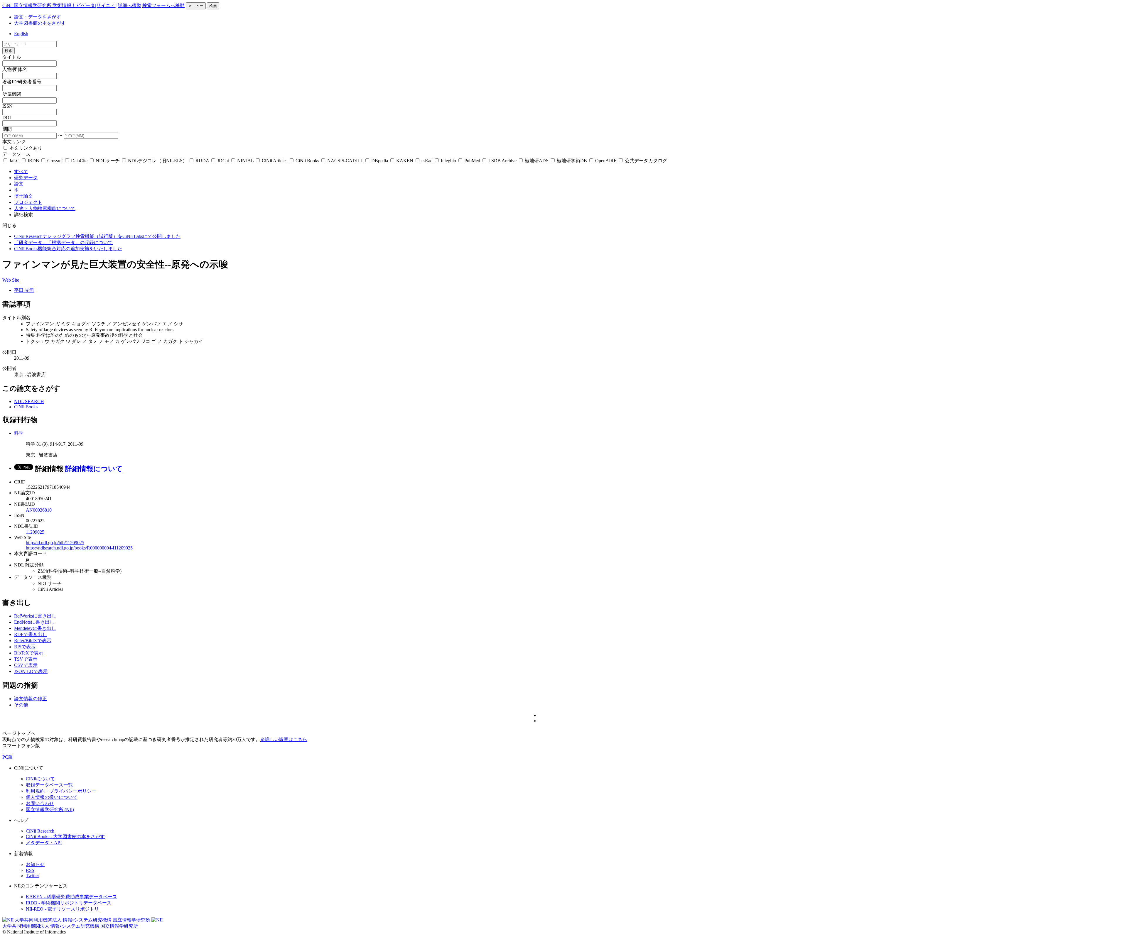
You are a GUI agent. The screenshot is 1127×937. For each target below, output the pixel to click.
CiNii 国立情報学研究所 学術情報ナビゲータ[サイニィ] (59, 5)
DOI (6, 117)
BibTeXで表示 (28, 652)
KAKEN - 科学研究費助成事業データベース (71, 896)
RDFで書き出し (30, 634)
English (21, 33)
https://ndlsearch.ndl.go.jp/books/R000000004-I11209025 (79, 547)
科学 (18, 433)
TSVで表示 (25, 659)
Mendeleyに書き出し (35, 628)
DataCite (79, 160)
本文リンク (14, 141)
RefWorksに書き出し (35, 615)
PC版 (7, 757)
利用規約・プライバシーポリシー (61, 791)
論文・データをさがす (37, 16)
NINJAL (245, 160)
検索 (213, 6)
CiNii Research (40, 830)
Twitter (32, 875)
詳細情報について (94, 469)
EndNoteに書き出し (34, 622)
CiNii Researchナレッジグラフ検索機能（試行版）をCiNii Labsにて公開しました (97, 236)
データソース (16, 154)
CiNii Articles (275, 160)
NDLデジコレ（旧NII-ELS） (157, 160)
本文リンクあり (25, 148)
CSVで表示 (26, 665)
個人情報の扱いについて (51, 797)
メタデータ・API (44, 842)
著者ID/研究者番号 (21, 81)
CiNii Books (307, 160)
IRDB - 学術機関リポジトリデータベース (69, 902)
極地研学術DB (572, 160)
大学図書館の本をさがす (40, 23)
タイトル (11, 57)
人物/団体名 (14, 69)
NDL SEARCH (29, 401)
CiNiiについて (40, 778)
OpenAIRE (606, 160)
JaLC (14, 160)
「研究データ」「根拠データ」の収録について (63, 242)
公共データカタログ (645, 160)
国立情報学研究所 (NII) (50, 809)
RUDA (202, 160)
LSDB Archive (502, 160)
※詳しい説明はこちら (283, 739)
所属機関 (11, 94)
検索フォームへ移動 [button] (163, 5)
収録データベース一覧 (49, 784)
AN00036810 (39, 510)
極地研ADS (537, 160)
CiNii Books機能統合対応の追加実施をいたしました (68, 248)
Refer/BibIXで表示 (32, 640)
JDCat (223, 160)
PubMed (472, 160)
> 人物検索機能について (50, 208)
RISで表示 (25, 646)
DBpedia (379, 160)
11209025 (35, 532)
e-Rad (427, 160)
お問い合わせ (40, 803)
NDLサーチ (108, 160)
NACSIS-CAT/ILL (345, 160)
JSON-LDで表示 (31, 671)
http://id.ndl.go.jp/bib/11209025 (55, 542)
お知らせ (35, 864)
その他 (21, 704)
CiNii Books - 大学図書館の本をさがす (65, 836)
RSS (30, 870)
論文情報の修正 (30, 698)
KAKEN (404, 160)
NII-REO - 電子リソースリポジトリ (62, 908)
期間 (7, 129)
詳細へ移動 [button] (129, 5)
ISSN (7, 106)
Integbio (448, 160)
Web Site (10, 280)
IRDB (33, 160)
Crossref (55, 160)
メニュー (195, 6)
